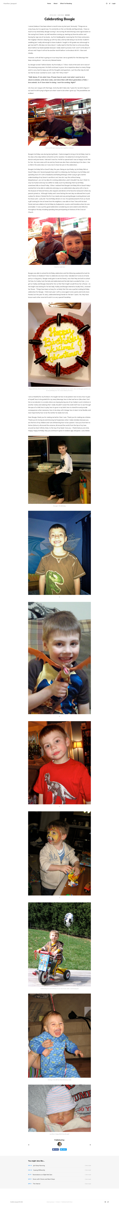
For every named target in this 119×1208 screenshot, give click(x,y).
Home (49, 3)
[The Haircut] (59, 1183)
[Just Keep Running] (59, 1165)
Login (114, 3)
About (55, 3)
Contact (58, 1202)
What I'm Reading (66, 3)
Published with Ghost (67, 1202)
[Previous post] (29, 1144)
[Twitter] (109, 3)
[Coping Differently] (59, 1170)
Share (56, 1149)
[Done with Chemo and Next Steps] (59, 1179)
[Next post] (89, 1144)
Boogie (67, 15)
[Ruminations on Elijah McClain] (59, 1174)
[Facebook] (106, 3)
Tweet (64, 1149)
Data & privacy (50, 1202)
